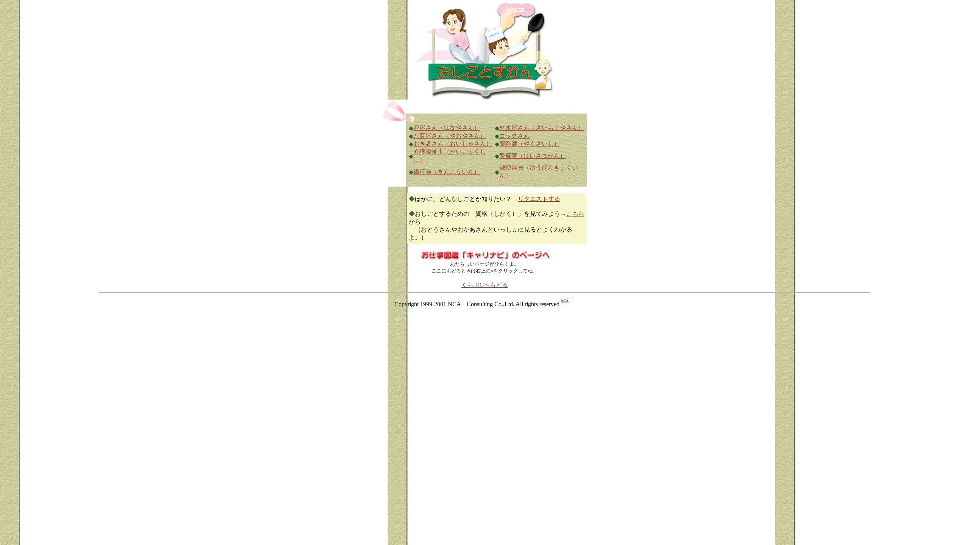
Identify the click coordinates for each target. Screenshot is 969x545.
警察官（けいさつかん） (532, 156)
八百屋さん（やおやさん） (449, 135)
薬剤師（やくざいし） (529, 143)
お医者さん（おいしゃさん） (452, 143)
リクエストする (539, 199)
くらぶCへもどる (484, 285)
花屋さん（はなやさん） (446, 128)
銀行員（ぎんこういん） (446, 171)
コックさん (514, 135)
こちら (575, 213)
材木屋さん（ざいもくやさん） (541, 128)
